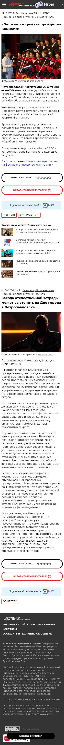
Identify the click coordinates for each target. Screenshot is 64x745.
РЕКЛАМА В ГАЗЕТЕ (43, 624)
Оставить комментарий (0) (32, 190)
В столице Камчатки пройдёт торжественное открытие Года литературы (37, 241)
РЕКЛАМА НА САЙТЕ (15, 624)
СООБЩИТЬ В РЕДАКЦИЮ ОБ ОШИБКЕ (27, 633)
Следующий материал (30, 736)
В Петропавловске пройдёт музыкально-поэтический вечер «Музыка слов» (37, 230)
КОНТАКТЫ (10, 629)
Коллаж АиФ (45, 354)
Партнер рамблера (31, 729)
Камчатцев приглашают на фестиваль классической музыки (30, 163)
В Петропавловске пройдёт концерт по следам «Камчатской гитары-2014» (36, 251)
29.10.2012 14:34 (10, 13)
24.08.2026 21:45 (10, 290)
